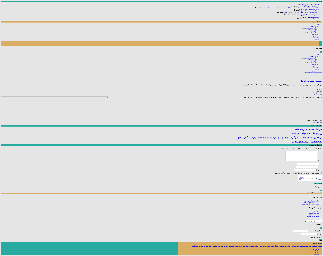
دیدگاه (320, 160)
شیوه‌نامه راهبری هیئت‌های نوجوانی (309, 11)
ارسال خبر (316, 37)
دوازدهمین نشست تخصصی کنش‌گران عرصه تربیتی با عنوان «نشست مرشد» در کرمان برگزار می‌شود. (290, 7)
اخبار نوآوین (312, 31)
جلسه (314, 122)
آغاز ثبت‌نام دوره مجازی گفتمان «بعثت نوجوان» (306, 14)
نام (321, 163)
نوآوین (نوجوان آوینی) (313, 216)
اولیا (317, 122)
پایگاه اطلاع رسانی (317, 92)
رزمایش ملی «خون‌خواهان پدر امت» (309, 6)
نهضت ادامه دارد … (313, 15)
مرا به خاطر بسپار (315, 237)
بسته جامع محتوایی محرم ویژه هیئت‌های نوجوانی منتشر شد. (302, 12)
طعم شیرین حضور (314, 17)
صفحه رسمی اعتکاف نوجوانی (310, 204)
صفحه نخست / (318, 72)
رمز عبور (319, 234)
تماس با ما (316, 249)
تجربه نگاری (315, 36)
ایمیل (320, 167)
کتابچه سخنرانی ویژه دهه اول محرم (309, 9)
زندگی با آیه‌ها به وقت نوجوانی (310, 202)
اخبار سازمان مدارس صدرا (308, 28)
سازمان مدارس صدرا (313, 214)
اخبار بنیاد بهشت (311, 29)
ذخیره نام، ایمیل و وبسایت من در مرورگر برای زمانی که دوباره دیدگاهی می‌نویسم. (297, 173)
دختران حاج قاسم (314, 213)
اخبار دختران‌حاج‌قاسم (309, 32)
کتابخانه (317, 39)
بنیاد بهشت (316, 211)
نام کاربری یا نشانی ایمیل (315, 231)
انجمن (320, 122)
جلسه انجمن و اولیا (311, 80)
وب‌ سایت (319, 170)
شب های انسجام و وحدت (312, 18)
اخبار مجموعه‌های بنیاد (313, 26)
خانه (318, 24)
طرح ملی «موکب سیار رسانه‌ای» (310, 4)
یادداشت (316, 254)
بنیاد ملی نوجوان (309, 72)
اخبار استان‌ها (315, 34)
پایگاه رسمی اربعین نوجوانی (311, 201)
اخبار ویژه (316, 252)
